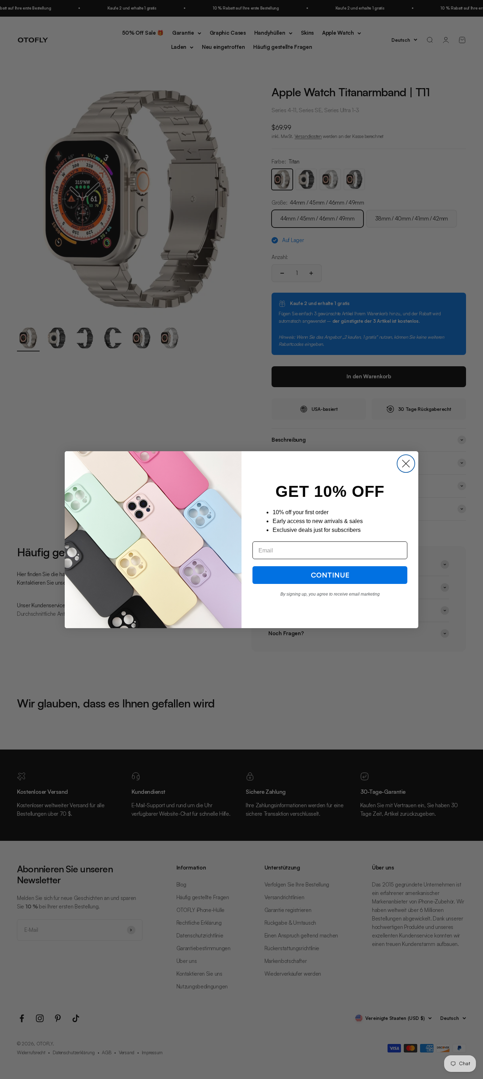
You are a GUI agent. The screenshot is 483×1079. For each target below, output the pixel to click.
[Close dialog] (406, 463)
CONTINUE (330, 574)
